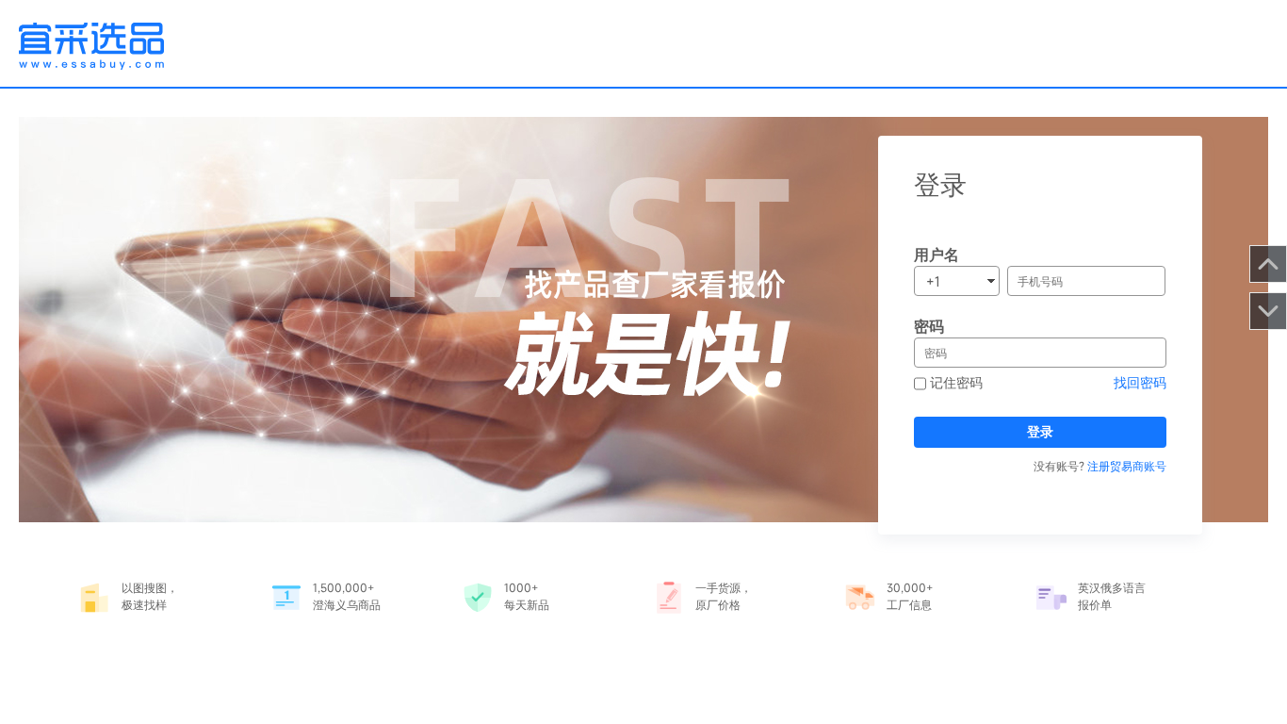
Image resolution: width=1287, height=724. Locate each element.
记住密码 (954, 382)
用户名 (936, 254)
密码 (929, 326)
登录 (1040, 431)
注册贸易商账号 (1126, 465)
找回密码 (1140, 382)
